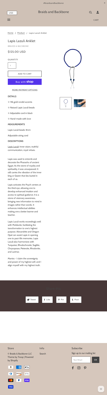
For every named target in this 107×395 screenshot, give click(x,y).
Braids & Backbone (18, 46)
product (21, 33)
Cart (96, 20)
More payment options (24, 90)
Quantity (12, 59)
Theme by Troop (15, 357)
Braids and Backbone (53, 12)
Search (43, 353)
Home (10, 33)
